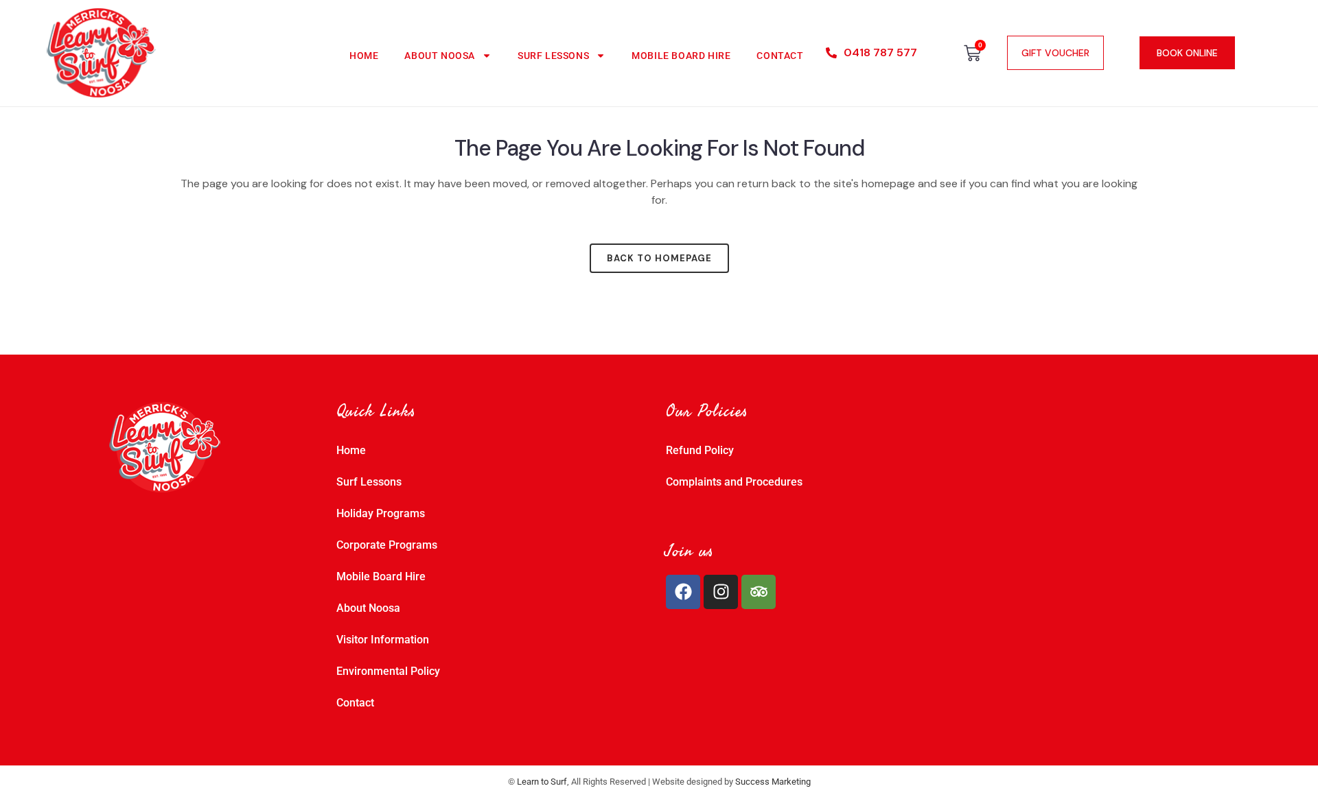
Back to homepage (659, 258)
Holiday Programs (380, 513)
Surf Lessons (553, 55)
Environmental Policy (388, 671)
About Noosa (439, 55)
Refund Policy (700, 450)
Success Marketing (773, 781)
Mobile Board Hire (681, 55)
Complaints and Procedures (734, 481)
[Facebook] (683, 592)
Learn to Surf (542, 781)
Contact (779, 55)
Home (363, 55)
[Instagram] (721, 592)
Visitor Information (382, 639)
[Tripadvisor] (758, 592)
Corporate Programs (386, 544)
